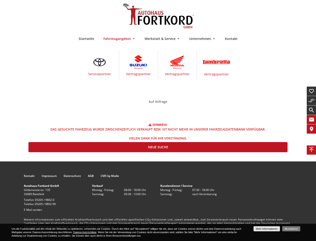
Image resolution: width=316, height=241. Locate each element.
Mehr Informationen (267, 228)
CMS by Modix (110, 176)
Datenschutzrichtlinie (84, 232)
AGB (91, 176)
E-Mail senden (33, 210)
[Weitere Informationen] (158, 15)
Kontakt (231, 38)
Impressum (49, 176)
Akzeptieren (291, 228)
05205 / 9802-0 (44, 200)
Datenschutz (72, 176)
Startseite (86, 38)
